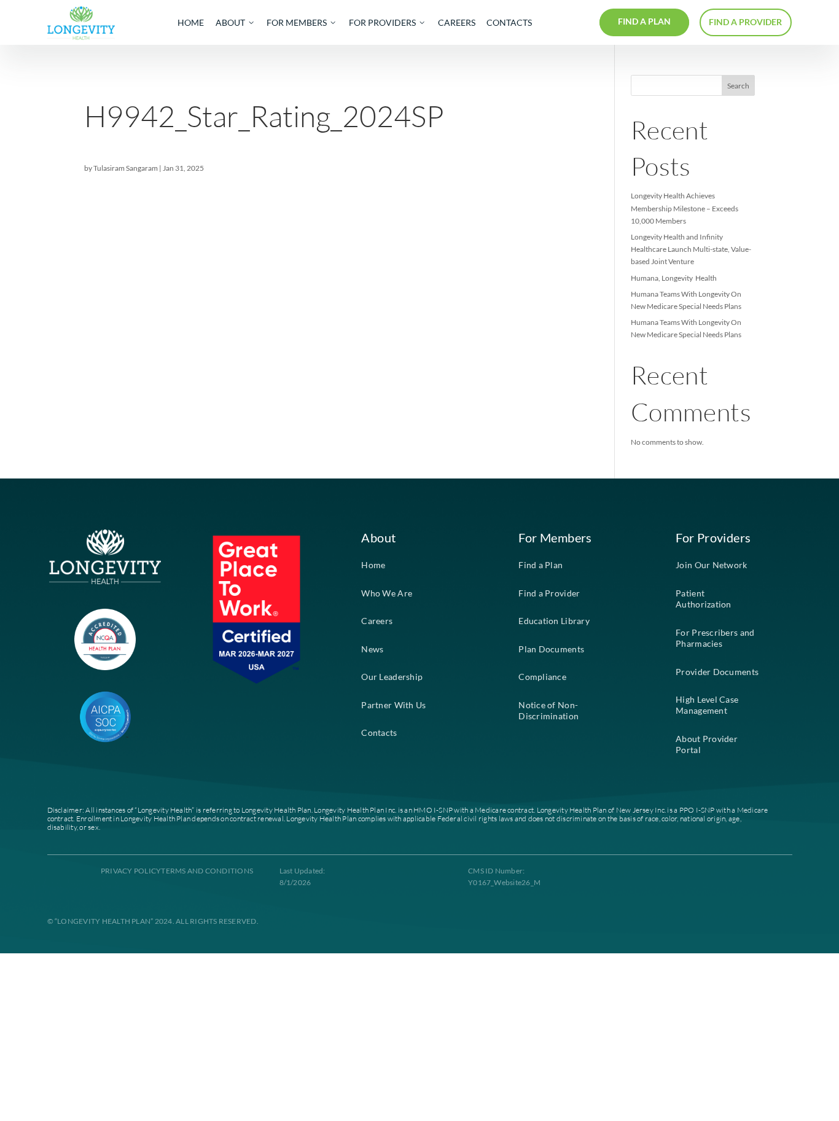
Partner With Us (393, 705)
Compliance (542, 677)
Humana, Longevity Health (674, 278)
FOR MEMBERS (297, 23)
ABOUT (230, 23)
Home (373, 565)
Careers (376, 621)
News (372, 649)
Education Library (554, 621)
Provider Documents (717, 672)
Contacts (379, 733)
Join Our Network (711, 565)
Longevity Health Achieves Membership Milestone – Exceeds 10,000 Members (684, 208)
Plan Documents (551, 649)
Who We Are (386, 593)
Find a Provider (549, 593)
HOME (191, 23)
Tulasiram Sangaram (125, 168)
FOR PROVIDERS (382, 23)
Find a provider (745, 22)
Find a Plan (540, 565)
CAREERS (456, 23)
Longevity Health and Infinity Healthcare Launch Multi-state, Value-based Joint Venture (691, 249)
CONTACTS (509, 23)
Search (738, 85)
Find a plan (644, 21)
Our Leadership (392, 677)
